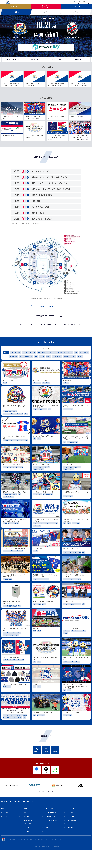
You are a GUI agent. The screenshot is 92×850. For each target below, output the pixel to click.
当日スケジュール (11, 59)
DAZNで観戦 (27, 827)
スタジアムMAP (33, 59)
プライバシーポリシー (42, 839)
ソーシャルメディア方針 (55, 839)
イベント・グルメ (56, 59)
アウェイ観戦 (27, 831)
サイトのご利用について (30, 839)
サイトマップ (20, 839)
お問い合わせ (12, 839)
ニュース (71, 809)
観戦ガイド (78, 59)
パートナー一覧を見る (45, 791)
